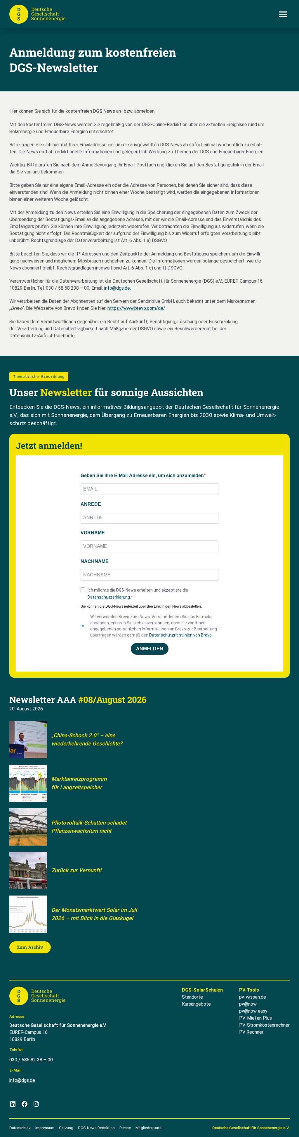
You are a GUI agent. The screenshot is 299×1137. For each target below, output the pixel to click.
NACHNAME (95, 561)
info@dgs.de (117, 288)
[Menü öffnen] (283, 14)
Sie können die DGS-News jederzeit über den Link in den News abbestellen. (141, 606)
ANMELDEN (149, 648)
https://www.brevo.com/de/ (136, 308)
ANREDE (91, 504)
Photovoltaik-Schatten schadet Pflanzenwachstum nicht (88, 827)
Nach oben (277, 1125)
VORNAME (93, 532)
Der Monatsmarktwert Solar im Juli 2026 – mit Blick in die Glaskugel (94, 914)
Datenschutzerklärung (109, 597)
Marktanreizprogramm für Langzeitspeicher (79, 783)
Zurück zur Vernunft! (76, 870)
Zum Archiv (30, 947)
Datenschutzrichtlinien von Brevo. (181, 635)
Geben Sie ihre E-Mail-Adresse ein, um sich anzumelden (142, 475)
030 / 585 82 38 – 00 (31, 1060)
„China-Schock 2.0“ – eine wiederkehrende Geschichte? (86, 739)
